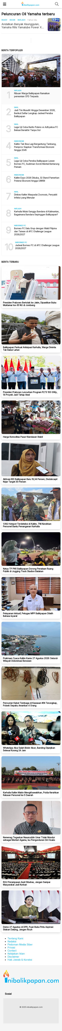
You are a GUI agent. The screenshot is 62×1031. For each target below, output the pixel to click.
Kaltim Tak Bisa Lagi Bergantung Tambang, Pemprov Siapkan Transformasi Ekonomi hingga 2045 (35, 147)
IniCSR (12, 20)
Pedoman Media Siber (20, 944)
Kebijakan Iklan (16, 953)
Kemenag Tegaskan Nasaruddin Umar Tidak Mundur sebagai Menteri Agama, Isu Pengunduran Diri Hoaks (29, 838)
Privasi (11, 947)
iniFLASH (21, 20)
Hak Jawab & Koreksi (20, 959)
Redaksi (12, 941)
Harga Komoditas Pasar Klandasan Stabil (23, 437)
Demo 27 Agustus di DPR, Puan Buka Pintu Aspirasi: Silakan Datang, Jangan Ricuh (28, 928)
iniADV (4, 20)
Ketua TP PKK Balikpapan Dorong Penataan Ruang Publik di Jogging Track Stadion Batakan (28, 570)
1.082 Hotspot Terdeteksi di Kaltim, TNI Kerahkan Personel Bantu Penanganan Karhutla (27, 525)
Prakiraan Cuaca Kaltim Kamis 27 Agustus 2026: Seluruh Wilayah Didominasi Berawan (30, 659)
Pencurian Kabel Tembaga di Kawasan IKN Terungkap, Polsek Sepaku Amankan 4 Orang (30, 704)
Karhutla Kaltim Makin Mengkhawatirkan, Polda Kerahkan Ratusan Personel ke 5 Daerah (31, 793)
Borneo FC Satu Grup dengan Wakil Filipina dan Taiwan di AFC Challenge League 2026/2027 (35, 231)
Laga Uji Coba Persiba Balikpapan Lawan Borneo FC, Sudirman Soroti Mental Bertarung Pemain (36, 164)
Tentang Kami (15, 938)
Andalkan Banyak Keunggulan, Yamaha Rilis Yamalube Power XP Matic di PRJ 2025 (22, 26)
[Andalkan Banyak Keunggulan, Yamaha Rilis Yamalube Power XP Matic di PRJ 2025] (54, 24)
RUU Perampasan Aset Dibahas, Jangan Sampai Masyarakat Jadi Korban (26, 883)
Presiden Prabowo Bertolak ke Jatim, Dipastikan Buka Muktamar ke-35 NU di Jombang (29, 303)
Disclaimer (13, 956)
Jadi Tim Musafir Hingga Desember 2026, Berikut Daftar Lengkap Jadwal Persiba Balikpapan (34, 113)
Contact (12, 950)
